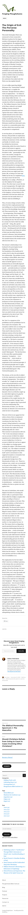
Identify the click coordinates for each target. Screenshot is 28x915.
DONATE (7, 766)
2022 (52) (6, 816)
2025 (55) (6, 809)
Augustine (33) (8, 797)
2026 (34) (6, 807)
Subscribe (21, 651)
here (23, 175)
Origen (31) (7, 799)
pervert (22, 678)
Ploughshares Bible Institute (10, 883)
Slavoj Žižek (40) (9, 793)
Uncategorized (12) (9, 784)
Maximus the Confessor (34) (12, 795)
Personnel (5, 898)
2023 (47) (6, 814)
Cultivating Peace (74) (10, 782)
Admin (4, 906)
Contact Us (5, 902)
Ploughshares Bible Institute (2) (13, 786)
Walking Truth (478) (10, 780)
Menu (4, 18)
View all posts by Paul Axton (14, 671)
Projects (4, 895)
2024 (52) (6, 811)
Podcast (4, 891)
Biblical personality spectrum (13, 678)
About (4, 880)
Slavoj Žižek (5, 680)
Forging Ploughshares (12, 14)
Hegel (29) (7, 801)
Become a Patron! (7, 757)
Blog (3, 887)
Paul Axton (7, 677)
